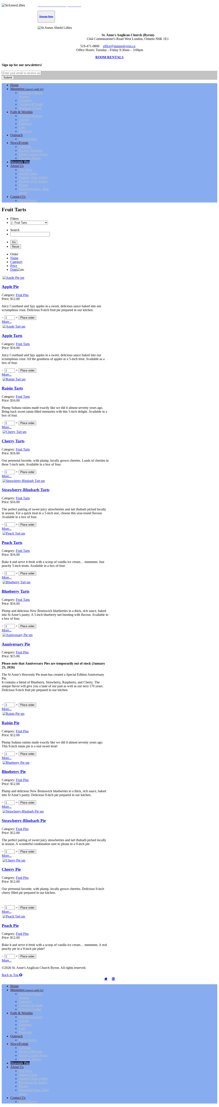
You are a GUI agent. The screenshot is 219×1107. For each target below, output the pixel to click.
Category (16, 262)
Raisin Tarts (12, 388)
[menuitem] (14, 85)
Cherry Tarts (13, 441)
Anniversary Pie (16, 644)
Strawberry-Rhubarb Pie (24, 820)
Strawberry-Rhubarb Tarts (25, 490)
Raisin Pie (10, 723)
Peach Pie (10, 925)
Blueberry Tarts (15, 591)
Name (14, 258)
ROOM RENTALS (109, 57)
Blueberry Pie (14, 771)
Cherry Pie (11, 869)
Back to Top (10, 975)
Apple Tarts (12, 335)
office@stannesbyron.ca (119, 46)
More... (7, 322)
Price (13, 266)
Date (13, 269)
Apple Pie (10, 286)
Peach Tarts (12, 542)
